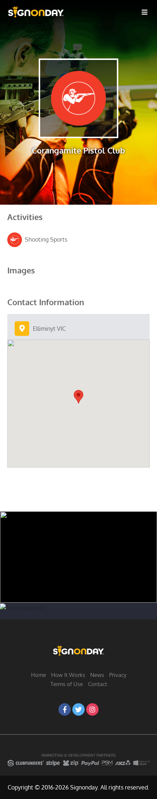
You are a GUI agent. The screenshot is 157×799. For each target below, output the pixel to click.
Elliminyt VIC (49, 328)
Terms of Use (66, 684)
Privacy (117, 674)
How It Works (68, 674)
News (97, 674)
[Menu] (144, 12)
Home (38, 674)
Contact (97, 684)
